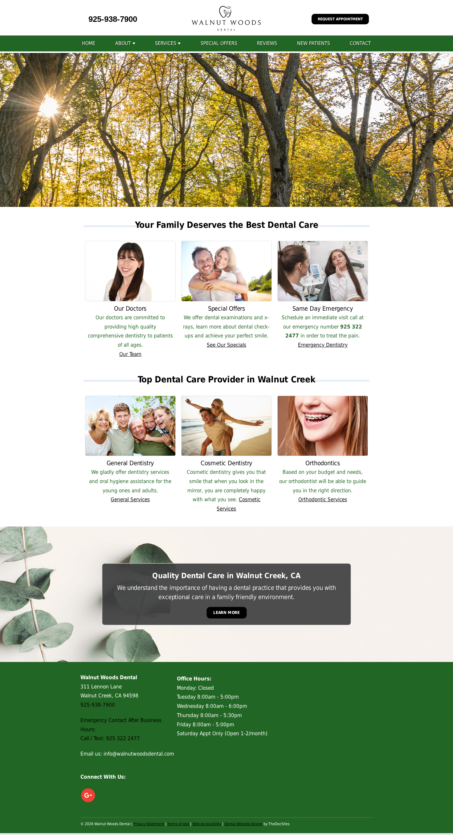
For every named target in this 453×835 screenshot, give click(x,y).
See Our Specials (226, 345)
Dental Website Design (243, 824)
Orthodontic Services (322, 499)
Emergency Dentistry (323, 345)
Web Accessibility (206, 824)
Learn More (226, 612)
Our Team (130, 354)
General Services (130, 499)
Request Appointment (340, 19)
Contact (360, 43)
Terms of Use (178, 824)
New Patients (313, 43)
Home (88, 43)
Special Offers (219, 43)
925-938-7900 (112, 19)
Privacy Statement (148, 824)
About (123, 43)
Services (165, 43)
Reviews (267, 43)
